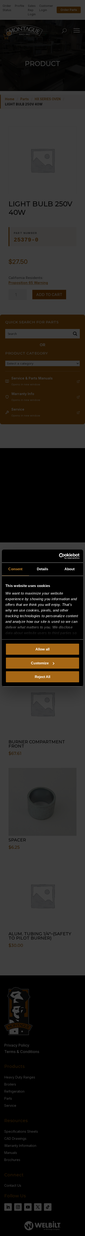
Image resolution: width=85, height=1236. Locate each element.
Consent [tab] (15, 569)
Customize (40, 663)
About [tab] (69, 569)
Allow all (42, 649)
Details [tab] (42, 569)
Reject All (42, 677)
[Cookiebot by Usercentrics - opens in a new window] (60, 556)
